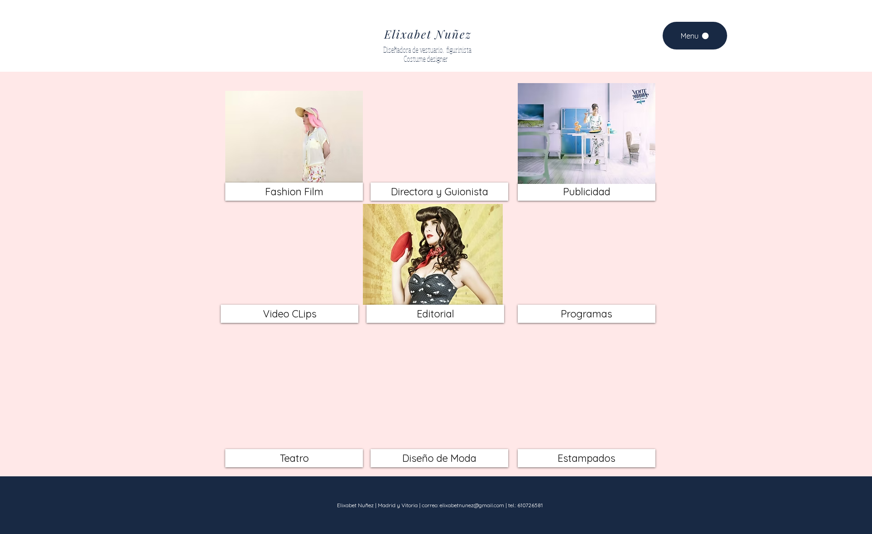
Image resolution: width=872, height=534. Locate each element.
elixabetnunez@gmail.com (472, 505)
